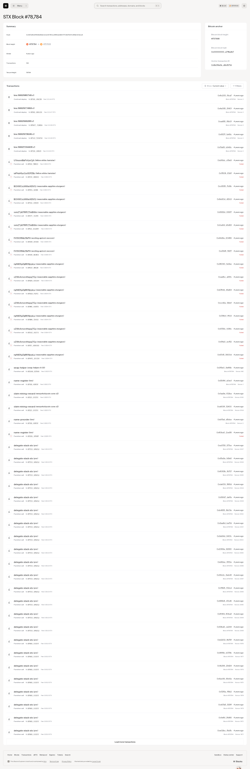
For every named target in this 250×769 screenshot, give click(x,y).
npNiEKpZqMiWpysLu (24, 264)
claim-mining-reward (24, 393)
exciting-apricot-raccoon (43, 238)
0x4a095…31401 (225, 108)
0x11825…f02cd (225, 588)
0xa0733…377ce (225, 445)
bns (31, 380)
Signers (52, 755)
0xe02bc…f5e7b (224, 730)
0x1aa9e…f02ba (225, 393)
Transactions (26, 755)
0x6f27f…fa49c (225, 134)
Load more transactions (125, 742)
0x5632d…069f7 (224, 212)
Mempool (43, 755)
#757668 (47, 44)
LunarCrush (96, 761)
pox (35, 445)
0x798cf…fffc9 (225, 316)
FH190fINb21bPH (22, 238)
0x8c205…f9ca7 (225, 95)
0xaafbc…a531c (225, 277)
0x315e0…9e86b (224, 367)
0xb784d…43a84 (224, 290)
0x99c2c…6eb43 (224, 575)
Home (9, 755)
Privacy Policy (66, 761)
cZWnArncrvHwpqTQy (25, 277)
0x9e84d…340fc (224, 536)
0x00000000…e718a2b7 (222, 52)
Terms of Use (54, 761)
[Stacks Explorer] (5, 5)
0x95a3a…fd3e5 (225, 458)
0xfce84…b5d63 (224, 225)
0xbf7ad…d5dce (225, 419)
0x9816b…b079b (224, 653)
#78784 (32, 44)
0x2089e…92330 (224, 549)
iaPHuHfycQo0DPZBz (24, 173)
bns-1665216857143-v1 (24, 95)
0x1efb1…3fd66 (225, 717)
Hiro (44, 761)
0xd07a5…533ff (225, 704)
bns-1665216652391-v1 (24, 121)
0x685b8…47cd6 (224, 601)
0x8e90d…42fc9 (224, 199)
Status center (228, 755)
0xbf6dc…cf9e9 (225, 160)
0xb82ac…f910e (225, 562)
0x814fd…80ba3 (224, 614)
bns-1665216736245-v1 (24, 134)
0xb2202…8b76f (224, 640)
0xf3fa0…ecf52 (225, 342)
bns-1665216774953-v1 (24, 108)
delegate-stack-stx (23, 445)
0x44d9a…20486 (224, 238)
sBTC (35, 755)
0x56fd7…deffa (225, 497)
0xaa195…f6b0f (225, 121)
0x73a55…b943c (224, 147)
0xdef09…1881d (225, 484)
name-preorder (21, 419)
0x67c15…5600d (224, 354)
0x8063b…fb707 (224, 471)
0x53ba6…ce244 (224, 627)
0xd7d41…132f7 (225, 251)
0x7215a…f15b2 (225, 691)
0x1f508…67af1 (225, 173)
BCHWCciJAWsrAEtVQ (25, 186)
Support (239, 755)
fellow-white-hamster (45, 160)
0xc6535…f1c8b (225, 186)
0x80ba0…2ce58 (224, 432)
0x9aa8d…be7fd (224, 523)
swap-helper (20, 367)
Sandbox (217, 755)
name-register (21, 380)
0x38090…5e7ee (224, 264)
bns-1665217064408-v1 (24, 147)
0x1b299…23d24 (224, 666)
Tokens (60, 755)
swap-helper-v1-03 (36, 367)
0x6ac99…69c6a (224, 678)
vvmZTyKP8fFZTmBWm (25, 212)
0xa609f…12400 (224, 406)
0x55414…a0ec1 (225, 380)
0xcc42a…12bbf (225, 303)
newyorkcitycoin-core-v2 (47, 393)
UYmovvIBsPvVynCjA (24, 160)
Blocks (16, 755)
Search (67, 755)
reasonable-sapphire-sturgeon (50, 186)
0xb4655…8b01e (224, 510)
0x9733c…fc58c (225, 329)
